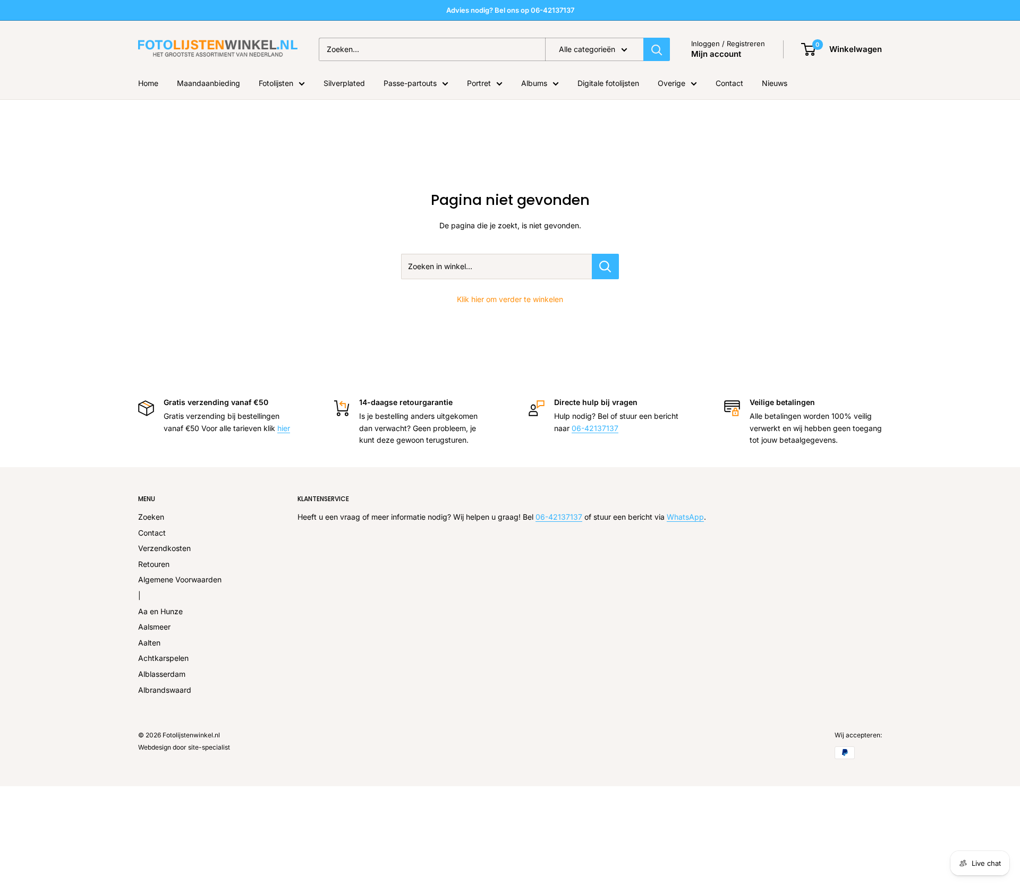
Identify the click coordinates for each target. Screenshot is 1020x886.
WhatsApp (685, 516)
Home (148, 83)
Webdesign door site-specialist (184, 747)
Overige (671, 83)
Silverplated (344, 83)
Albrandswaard (164, 689)
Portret (479, 83)
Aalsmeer (154, 626)
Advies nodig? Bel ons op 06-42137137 (510, 10)
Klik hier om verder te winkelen (510, 299)
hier (283, 428)
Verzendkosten (164, 548)
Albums (534, 83)
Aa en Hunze (160, 611)
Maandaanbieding (208, 83)
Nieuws (774, 83)
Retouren (153, 564)
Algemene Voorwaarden (180, 579)
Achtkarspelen (163, 658)
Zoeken (151, 516)
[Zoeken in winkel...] (605, 266)
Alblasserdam (161, 673)
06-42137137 (595, 428)
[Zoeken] (656, 49)
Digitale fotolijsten (608, 83)
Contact (729, 83)
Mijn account (716, 54)
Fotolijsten (276, 83)
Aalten (149, 642)
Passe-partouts (410, 83)
